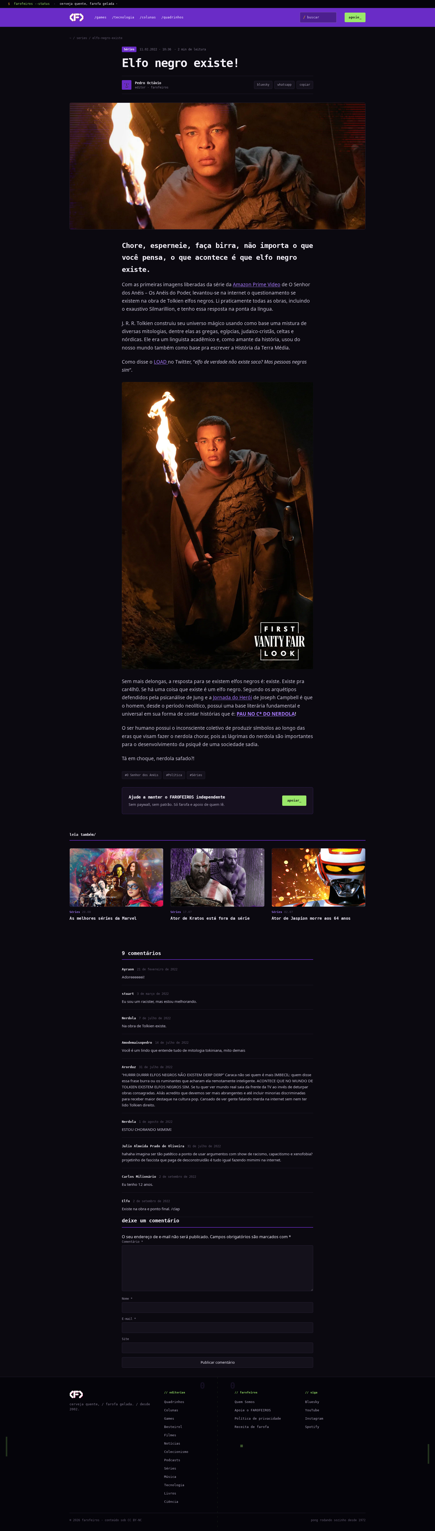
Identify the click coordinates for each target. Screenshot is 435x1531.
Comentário (132, 1241)
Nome (127, 1298)
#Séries (196, 775)
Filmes (170, 1435)
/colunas (148, 17)
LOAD (161, 362)
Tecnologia (174, 1485)
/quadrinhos (172, 17)
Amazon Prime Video (256, 284)
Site (125, 1339)
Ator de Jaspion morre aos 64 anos (311, 918)
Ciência (171, 1502)
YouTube (312, 1410)
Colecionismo (176, 1452)
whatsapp (284, 84)
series (82, 38)
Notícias (172, 1443)
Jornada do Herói (232, 697)
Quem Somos (245, 1402)
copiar (305, 84)
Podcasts (172, 1460)
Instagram (314, 1418)
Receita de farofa (252, 1427)
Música (170, 1477)
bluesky (263, 84)
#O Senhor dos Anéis (141, 775)
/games (100, 17)
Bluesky (312, 1402)
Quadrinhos (174, 1402)
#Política (174, 775)
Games (169, 1418)
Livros (170, 1493)
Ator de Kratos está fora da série (209, 918)
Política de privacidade (258, 1418)
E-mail (129, 1319)
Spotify (312, 1427)
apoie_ (355, 17)
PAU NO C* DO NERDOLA (266, 714)
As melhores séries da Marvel (103, 918)
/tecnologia (123, 17)
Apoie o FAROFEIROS (253, 1410)
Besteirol (173, 1427)
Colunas (171, 1410)
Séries (129, 49)
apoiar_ (294, 800)
